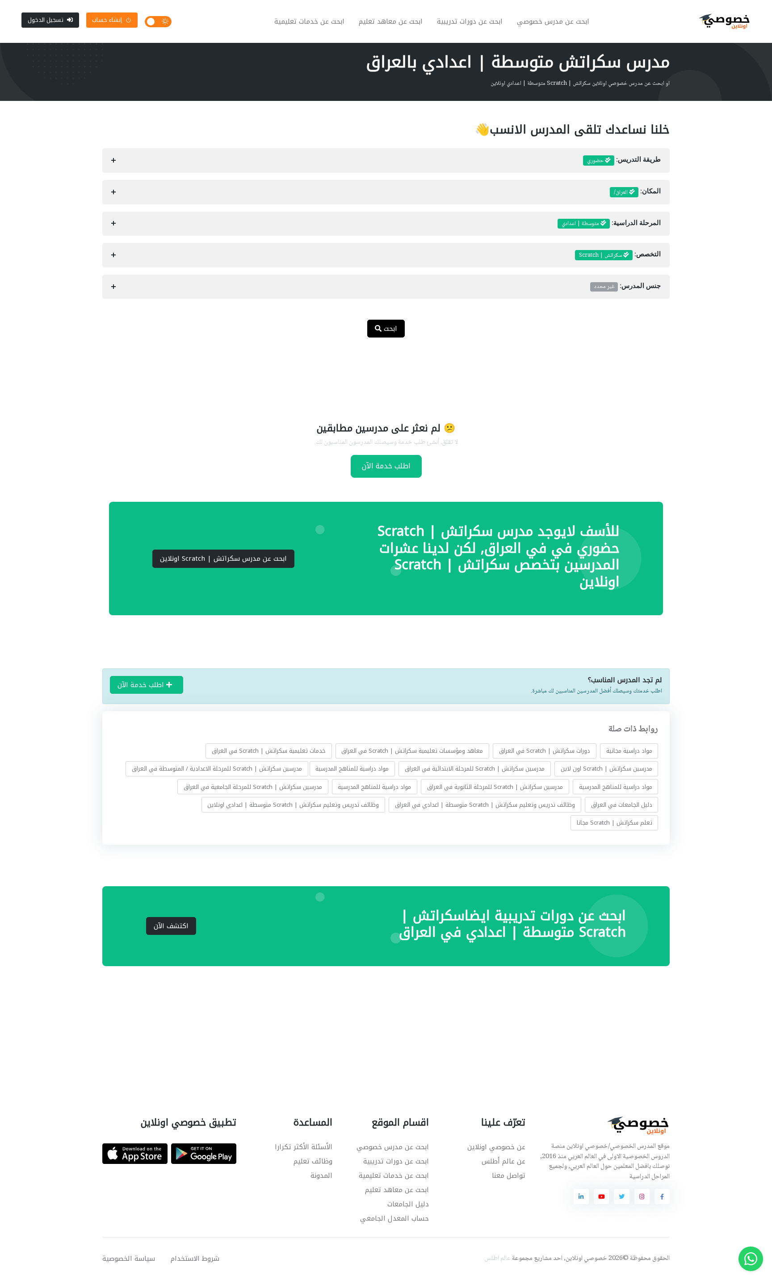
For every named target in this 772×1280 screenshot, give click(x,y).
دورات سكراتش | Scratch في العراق (544, 750)
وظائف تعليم (313, 1161)
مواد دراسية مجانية (629, 750)
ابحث (389, 328)
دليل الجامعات (408, 1204)
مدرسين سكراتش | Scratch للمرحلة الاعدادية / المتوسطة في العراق (217, 768)
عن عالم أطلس (503, 1161)
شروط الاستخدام (195, 1258)
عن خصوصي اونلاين (496, 1147)
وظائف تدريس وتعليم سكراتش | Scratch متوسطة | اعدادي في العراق (485, 804)
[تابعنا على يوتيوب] (601, 1196)
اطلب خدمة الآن (386, 466)
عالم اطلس (497, 1258)
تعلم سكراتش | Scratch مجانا (614, 822)
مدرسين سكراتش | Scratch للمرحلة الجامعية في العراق (253, 786)
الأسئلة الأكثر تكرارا (303, 1147)
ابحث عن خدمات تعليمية (309, 21)
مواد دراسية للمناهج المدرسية (352, 768)
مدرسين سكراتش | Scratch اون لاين (606, 768)
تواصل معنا (508, 1175)
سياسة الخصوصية (128, 1258)
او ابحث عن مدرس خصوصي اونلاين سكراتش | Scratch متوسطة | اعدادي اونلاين (580, 83)
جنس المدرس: (627, 287)
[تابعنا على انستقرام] (642, 1196)
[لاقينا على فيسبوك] (662, 1196)
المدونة (321, 1175)
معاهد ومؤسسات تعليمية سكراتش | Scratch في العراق (412, 750)
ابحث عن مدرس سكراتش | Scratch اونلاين (223, 558)
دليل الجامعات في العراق (621, 804)
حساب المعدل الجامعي (394, 1218)
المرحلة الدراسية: (611, 224)
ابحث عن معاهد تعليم (391, 21)
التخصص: (620, 255)
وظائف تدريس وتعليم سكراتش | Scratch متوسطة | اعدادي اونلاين (293, 804)
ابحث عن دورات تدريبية (470, 21)
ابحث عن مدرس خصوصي (553, 21)
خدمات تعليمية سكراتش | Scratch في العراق (269, 750)
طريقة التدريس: (624, 161)
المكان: (637, 192)
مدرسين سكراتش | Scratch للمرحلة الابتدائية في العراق (475, 768)
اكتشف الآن (171, 926)
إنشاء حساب (107, 19)
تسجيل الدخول (45, 19)
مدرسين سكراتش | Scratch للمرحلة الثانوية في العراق (495, 786)
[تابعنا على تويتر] (621, 1196)
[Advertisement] (379, 374)
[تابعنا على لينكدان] (581, 1196)
